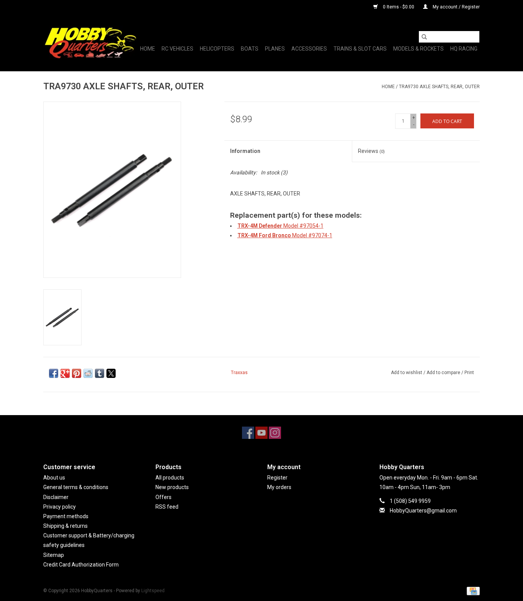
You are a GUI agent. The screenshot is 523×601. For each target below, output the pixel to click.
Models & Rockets (418, 49)
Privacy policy (59, 507)
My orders (279, 487)
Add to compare (444, 372)
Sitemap (53, 555)
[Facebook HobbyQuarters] (248, 433)
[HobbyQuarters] (90, 42)
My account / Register (455, 7)
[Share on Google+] (65, 373)
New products (172, 487)
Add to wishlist (407, 372)
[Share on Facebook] (53, 373)
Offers (163, 497)
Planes (275, 49)
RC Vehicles (177, 49)
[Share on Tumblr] (99, 373)
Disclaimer (56, 497)
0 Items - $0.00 (398, 7)
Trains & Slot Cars (360, 49)
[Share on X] (111, 373)
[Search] (424, 37)
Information (245, 151)
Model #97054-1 (280, 226)
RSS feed (166, 507)
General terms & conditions (75, 487)
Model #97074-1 (284, 235)
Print (469, 372)
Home (147, 49)
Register (277, 478)
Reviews (371, 151)
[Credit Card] (472, 590)
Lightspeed (153, 590)
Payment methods (65, 516)
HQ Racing (463, 49)
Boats (249, 49)
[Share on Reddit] (88, 373)
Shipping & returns (65, 526)
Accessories (309, 49)
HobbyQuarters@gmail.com (423, 510)
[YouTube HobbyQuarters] (261, 433)
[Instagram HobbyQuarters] (275, 433)
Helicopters (217, 49)
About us (54, 478)
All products (169, 478)
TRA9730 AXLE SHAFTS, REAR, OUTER (439, 86)
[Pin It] (76, 373)
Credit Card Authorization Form (81, 565)
